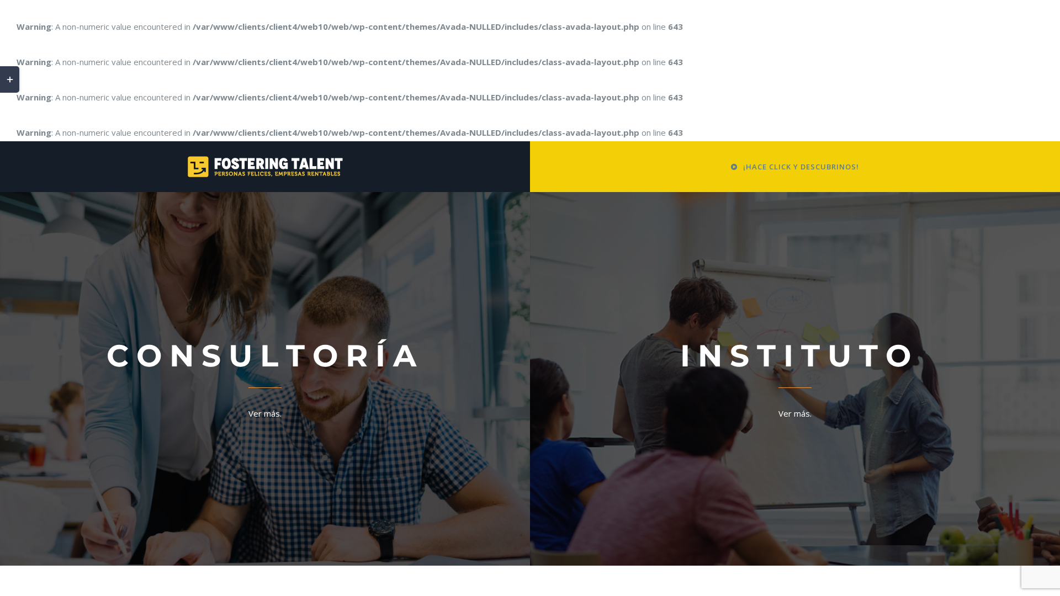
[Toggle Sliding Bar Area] (9, 79)
